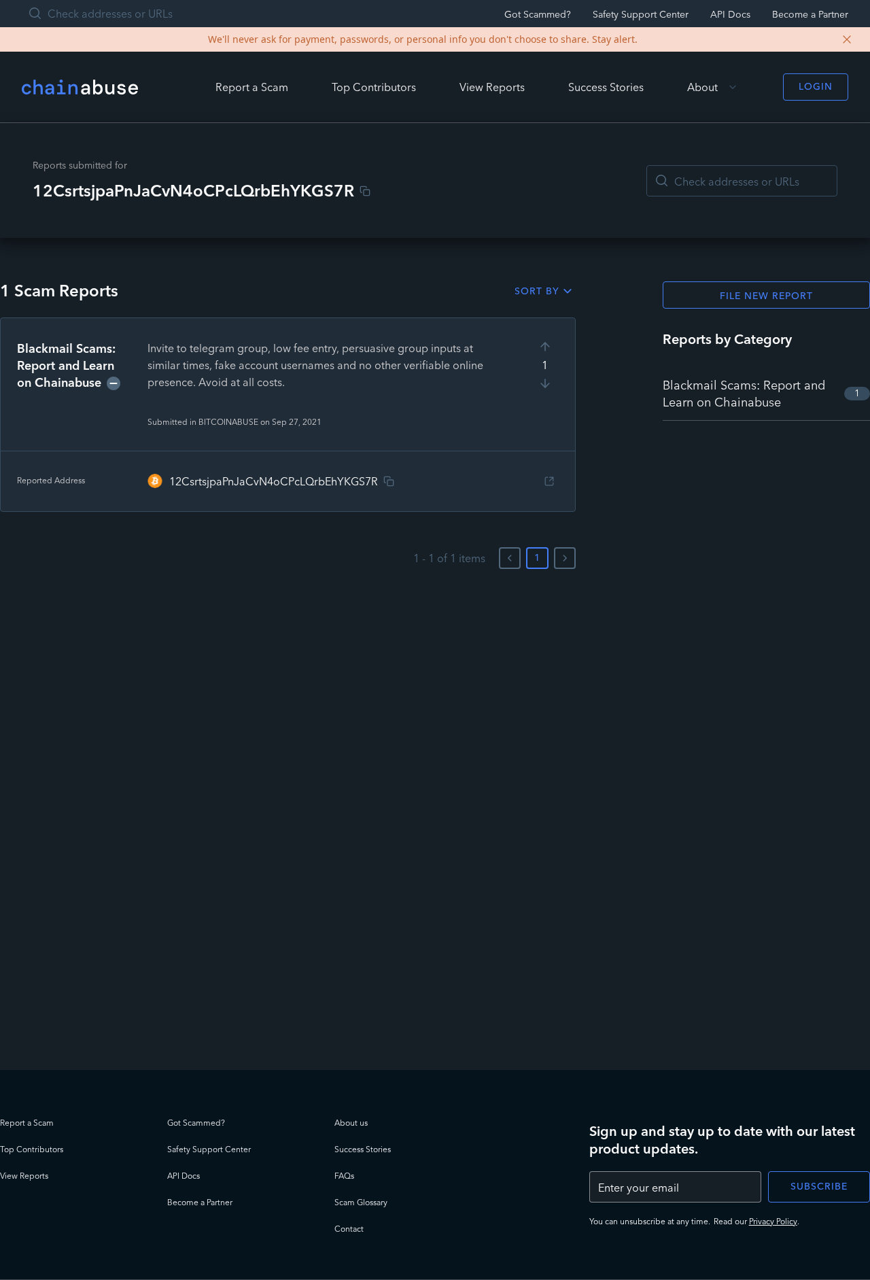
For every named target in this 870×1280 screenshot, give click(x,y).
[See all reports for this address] (549, 481)
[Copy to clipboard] (365, 191)
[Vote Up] (545, 346)
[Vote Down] (545, 383)
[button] (288, 414)
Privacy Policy (773, 1221)
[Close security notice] (847, 39)
